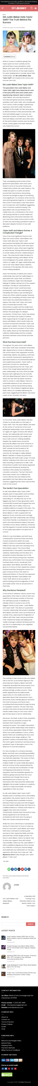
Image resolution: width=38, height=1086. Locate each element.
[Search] (31, 8)
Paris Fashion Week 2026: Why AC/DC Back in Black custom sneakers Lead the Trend (21, 938)
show (13, 57)
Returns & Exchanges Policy (11, 1041)
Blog (4, 14)
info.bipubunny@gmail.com (17, 1005)
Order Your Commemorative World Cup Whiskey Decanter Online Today (21, 973)
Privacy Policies (6, 1024)
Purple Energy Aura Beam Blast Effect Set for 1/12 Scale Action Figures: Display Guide (21, 948)
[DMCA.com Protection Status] (6, 1074)
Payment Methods (8, 1048)
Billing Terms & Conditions (10, 1050)
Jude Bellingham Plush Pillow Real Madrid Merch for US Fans (21, 966)
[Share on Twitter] (15, 869)
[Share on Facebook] (12, 869)
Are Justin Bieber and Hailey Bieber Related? (10, 901)
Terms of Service (7, 1022)
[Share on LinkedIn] (25, 869)
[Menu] (2, 8)
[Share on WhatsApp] (9, 869)
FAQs (3, 1029)
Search (5, 917)
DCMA (3, 1027)
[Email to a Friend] (19, 869)
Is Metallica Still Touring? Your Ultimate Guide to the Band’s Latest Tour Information (27, 901)
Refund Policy (6, 1043)
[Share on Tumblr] (29, 869)
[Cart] (35, 8)
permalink (6, 878)
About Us (4, 1017)
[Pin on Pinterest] (22, 869)
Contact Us (5, 1019)
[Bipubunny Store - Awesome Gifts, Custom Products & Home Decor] (19, 8)
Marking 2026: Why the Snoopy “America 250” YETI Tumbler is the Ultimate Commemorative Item (21, 957)
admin (23, 27)
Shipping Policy (6, 1045)
